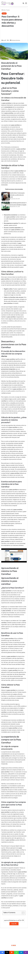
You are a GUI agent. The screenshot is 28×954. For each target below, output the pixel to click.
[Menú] (26, 3)
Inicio (4, 10)
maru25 (4, 40)
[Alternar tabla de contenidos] (22, 912)
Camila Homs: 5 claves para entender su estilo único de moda (17, 195)
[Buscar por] (23, 3)
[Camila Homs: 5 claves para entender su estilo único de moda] (5, 196)
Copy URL (14, 923)
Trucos (7, 10)
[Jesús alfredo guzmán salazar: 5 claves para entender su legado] (5, 206)
